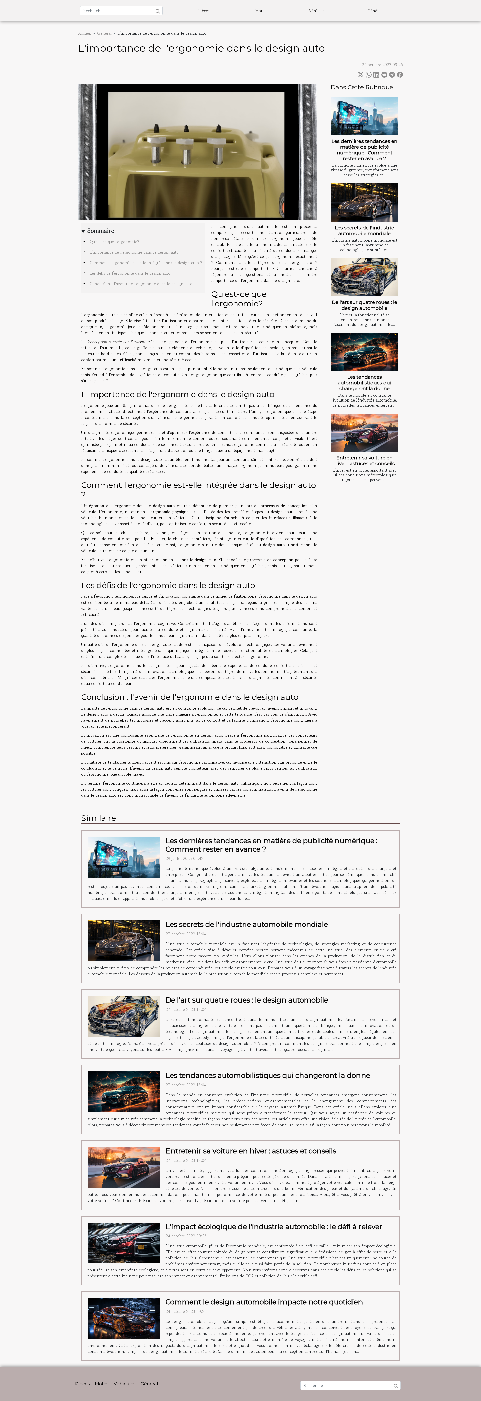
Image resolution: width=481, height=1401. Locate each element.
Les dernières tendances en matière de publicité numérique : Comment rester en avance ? (364, 149)
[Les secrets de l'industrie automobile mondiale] (364, 202)
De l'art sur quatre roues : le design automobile (364, 305)
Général (374, 11)
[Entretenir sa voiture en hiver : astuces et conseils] (364, 433)
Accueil (84, 33)
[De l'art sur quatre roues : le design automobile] (364, 277)
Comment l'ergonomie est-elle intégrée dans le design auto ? (146, 263)
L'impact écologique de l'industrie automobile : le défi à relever (274, 1226)
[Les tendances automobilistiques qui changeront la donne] (364, 352)
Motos (260, 11)
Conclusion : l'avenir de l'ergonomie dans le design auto (141, 284)
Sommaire (100, 230)
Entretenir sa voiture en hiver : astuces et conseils (364, 460)
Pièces (204, 11)
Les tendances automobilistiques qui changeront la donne (364, 382)
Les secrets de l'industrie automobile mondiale (364, 230)
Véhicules (317, 11)
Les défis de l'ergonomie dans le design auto (130, 273)
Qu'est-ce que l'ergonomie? (114, 242)
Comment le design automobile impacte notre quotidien (264, 1302)
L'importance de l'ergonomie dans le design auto (134, 252)
